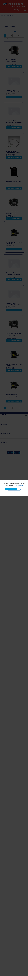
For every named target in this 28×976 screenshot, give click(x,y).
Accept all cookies (11, 489)
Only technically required (14, 491)
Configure (20, 489)
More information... (19, 485)
